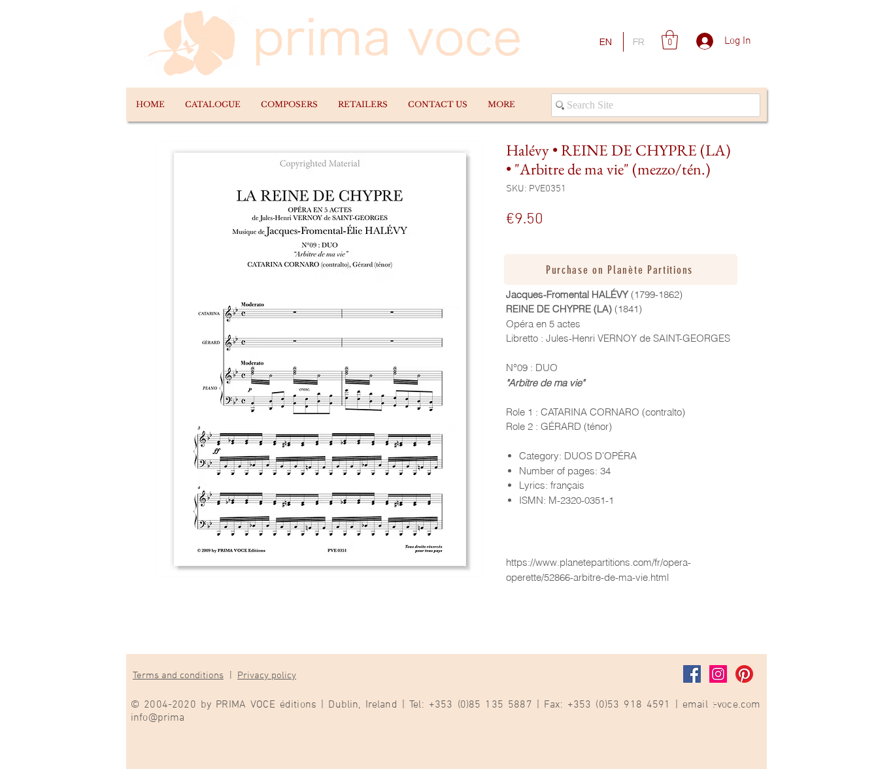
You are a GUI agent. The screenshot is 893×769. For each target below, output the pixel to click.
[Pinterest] (744, 674)
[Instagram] (718, 674)
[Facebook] (692, 674)
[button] (212, 105)
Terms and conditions (178, 675)
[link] (670, 40)
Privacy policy (266, 675)
